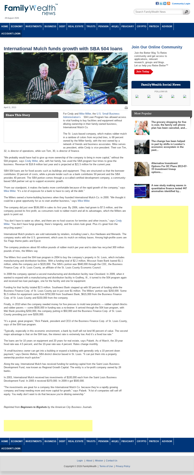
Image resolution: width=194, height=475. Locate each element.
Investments (34, 26)
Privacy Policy (123, 466)
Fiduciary (127, 26)
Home (4, 26)
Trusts (90, 26)
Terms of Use (106, 466)
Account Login (10, 34)
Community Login (181, 3)
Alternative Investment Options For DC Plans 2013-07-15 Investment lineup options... (169, 168)
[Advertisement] (48, 425)
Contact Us (111, 460)
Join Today (142, 71)
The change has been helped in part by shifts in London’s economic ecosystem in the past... (168, 145)
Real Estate (76, 26)
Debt (62, 26)
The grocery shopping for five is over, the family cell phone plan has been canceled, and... (169, 125)
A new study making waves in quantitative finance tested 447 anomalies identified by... (169, 188)
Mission (99, 460)
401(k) (115, 26)
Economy (17, 26)
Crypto (141, 26)
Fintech (154, 26)
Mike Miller (85, 113)
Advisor (167, 26)
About (89, 460)
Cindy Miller (31, 161)
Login (80, 460)
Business (50, 26)
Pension (103, 26)
